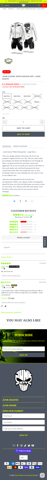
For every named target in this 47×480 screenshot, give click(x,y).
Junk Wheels (19, 475)
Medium (6, 107)
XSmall (28, 102)
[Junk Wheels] (23, 5)
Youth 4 (6, 96)
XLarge (24, 107)
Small (36, 102)
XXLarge (34, 107)
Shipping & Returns (20, 146)
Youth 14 (18, 102)
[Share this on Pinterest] (26, 201)
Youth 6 (17, 96)
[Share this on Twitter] (14, 201)
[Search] (39, 5)
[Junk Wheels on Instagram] (21, 446)
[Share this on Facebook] (20, 201)
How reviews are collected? (11, 312)
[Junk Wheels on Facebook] (17, 446)
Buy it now (23, 134)
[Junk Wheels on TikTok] (25, 446)
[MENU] (1, 5)
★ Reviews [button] (45, 242)
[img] (5, 263)
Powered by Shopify (31, 475)
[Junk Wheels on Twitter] (29, 446)
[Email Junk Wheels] (14, 446)
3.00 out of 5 (29, 215)
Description (6, 146)
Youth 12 (7, 102)
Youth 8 (27, 96)
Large (15, 107)
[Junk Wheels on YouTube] (33, 446)
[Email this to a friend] (32, 201)
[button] (7, 195)
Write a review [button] (23, 237)
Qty (3, 118)
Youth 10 (37, 96)
